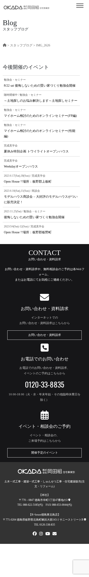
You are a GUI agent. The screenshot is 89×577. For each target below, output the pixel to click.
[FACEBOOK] (35, 534)
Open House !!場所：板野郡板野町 (28, 232)
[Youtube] (47, 534)
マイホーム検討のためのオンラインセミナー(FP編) (40, 115)
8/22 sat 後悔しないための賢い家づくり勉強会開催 (40, 85)
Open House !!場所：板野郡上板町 (28, 181)
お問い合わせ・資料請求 (44, 335)
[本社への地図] (69, 500)
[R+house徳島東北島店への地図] (85, 519)
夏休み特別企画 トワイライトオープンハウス (36, 151)
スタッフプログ (21, 45)
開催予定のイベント (44, 452)
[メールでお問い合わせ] (55, 534)
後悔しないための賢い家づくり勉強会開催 (34, 217)
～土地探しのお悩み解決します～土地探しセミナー (40, 100)
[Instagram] (41, 534)
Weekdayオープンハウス (21, 166)
